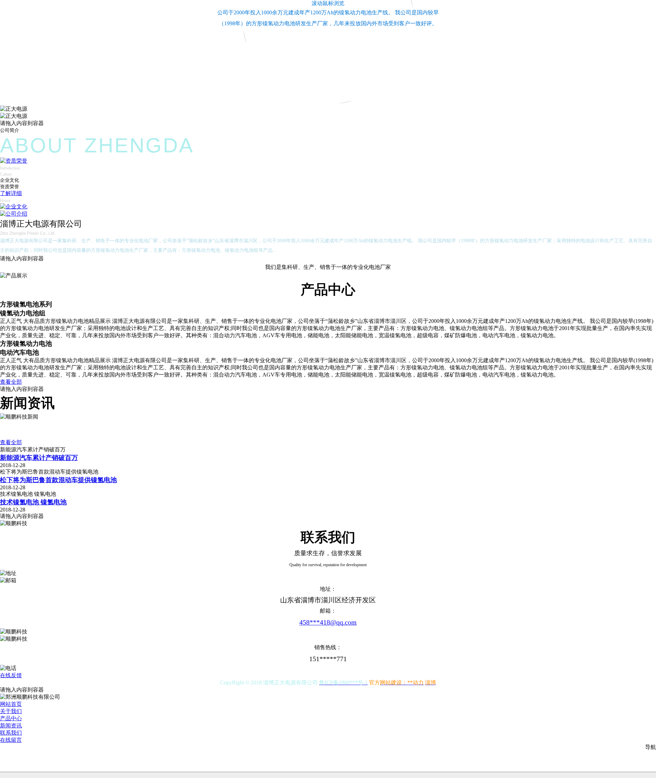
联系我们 (11, 733)
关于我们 (11, 711)
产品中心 (11, 718)
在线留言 (11, 740)
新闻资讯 (11, 725)
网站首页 (11, 704)
